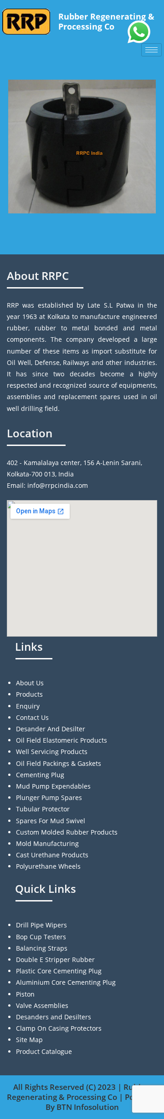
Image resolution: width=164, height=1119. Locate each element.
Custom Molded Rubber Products (67, 832)
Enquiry (28, 706)
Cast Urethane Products (52, 855)
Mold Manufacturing (47, 843)
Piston (25, 994)
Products (29, 694)
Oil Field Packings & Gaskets (58, 763)
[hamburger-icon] (151, 49)
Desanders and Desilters (53, 1017)
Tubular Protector (43, 809)
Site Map (29, 1039)
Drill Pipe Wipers (41, 925)
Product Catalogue (44, 1051)
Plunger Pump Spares (49, 797)
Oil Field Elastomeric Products (61, 740)
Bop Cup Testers (41, 936)
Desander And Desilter (50, 728)
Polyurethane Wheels (48, 866)
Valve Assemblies (42, 1005)
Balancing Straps (41, 948)
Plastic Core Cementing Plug (59, 971)
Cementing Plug (40, 774)
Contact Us (32, 717)
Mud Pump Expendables (53, 786)
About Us (30, 682)
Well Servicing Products (51, 751)
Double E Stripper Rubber (55, 959)
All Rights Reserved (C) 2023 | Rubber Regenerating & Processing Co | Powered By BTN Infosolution (82, 1097)
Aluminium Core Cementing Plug (66, 982)
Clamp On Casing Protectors (59, 1028)
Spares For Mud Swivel (50, 820)
